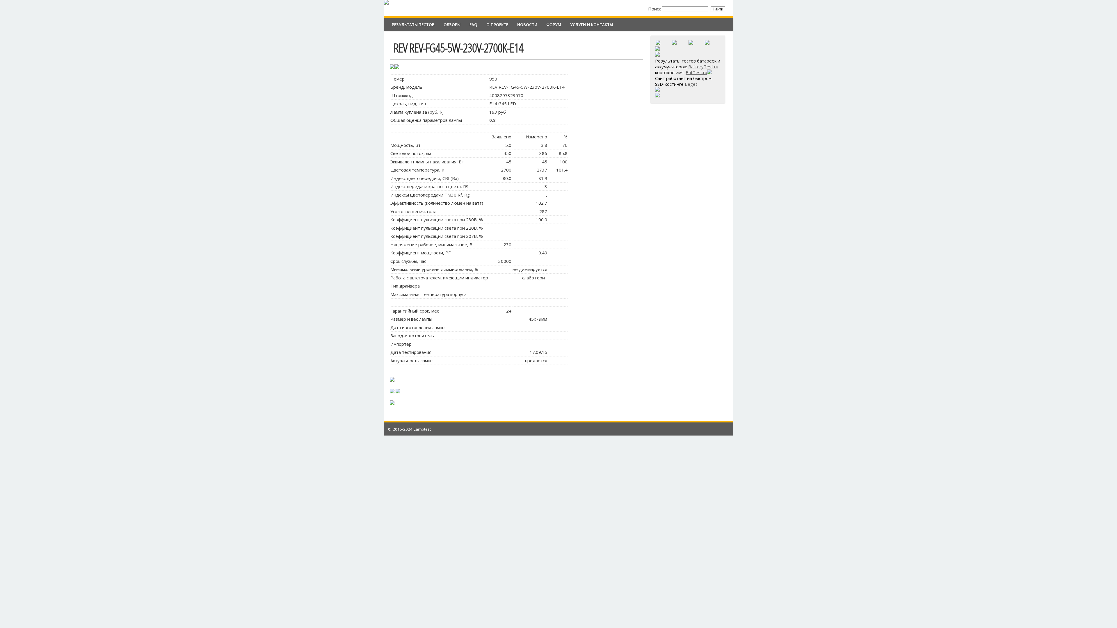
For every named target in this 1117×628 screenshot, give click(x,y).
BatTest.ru (696, 72)
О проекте (497, 24)
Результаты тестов (413, 24)
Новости (527, 24)
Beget (691, 84)
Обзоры (452, 24)
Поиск (655, 9)
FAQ (473, 24)
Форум (553, 24)
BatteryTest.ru (703, 66)
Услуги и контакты (591, 24)
